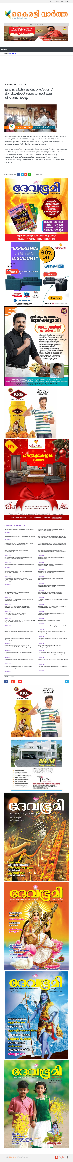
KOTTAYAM (12, 53)
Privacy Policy (64, 1)
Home (6, 53)
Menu (5, 49)
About (51, 1)
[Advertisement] (27, 69)
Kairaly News (12, 1157)
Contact (57, 1)
